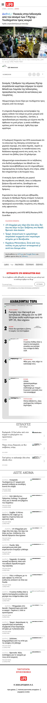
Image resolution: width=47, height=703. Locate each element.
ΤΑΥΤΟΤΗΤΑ (23, 669)
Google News (31, 254)
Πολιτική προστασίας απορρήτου (28, 689)
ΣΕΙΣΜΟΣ (39, 265)
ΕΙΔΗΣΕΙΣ (10, 8)
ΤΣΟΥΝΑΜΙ (30, 265)
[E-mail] (38, 74)
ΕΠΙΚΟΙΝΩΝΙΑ (23, 672)
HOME (4, 8)
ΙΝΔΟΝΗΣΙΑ (19, 265)
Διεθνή (17, 8)
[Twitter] (44, 55)
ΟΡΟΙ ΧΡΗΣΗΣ (12, 288)
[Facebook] (41, 55)
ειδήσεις (25, 256)
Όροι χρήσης (11, 689)
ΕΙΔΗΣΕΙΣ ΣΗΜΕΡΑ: (12, 221)
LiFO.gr (20, 254)
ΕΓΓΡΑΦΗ (40, 284)
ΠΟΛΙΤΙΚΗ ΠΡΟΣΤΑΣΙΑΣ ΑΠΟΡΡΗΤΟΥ (28, 288)
